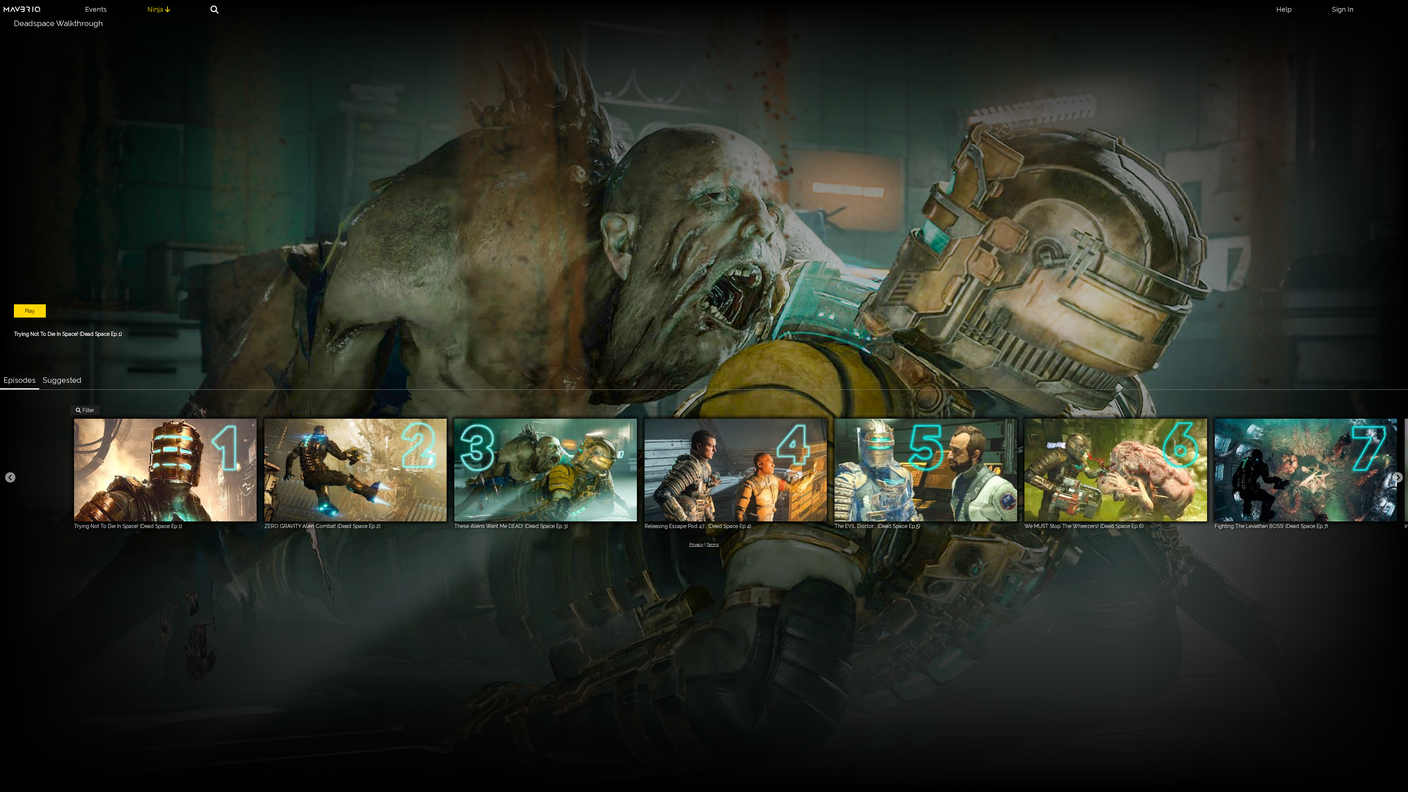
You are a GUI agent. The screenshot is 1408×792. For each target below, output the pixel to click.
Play (30, 311)
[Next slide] (1398, 477)
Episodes (20, 380)
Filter (85, 410)
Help (1284, 9)
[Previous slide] (10, 477)
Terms (713, 544)
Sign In (1342, 9)
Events (96, 9)
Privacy (696, 544)
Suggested (62, 380)
